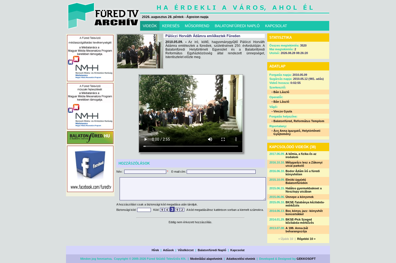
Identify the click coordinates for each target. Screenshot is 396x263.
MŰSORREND (197, 26)
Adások (168, 250)
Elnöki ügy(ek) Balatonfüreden (297, 181)
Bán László (281, 92)
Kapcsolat (237, 250)
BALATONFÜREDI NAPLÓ (237, 26)
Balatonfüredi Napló (212, 250)
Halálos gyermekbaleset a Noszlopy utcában (304, 190)
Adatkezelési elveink (240, 258)
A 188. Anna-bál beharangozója (297, 229)
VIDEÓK (150, 26)
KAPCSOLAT (276, 26)
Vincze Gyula (282, 111)
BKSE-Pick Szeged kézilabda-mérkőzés (300, 221)
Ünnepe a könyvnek (300, 196)
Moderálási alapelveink (206, 258)
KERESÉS (170, 26)
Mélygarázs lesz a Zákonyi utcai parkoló (304, 164)
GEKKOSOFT (306, 258)
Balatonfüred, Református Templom (298, 121)
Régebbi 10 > (306, 238)
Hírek (155, 250)
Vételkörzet (186, 250)
